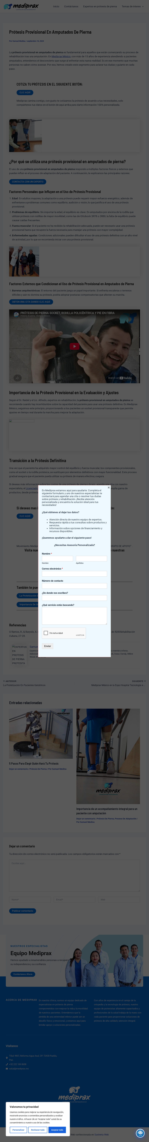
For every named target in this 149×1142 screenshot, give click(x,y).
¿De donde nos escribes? (55, 593)
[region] (38, 1119)
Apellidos (80, 563)
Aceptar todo (57, 1130)
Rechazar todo (38, 1130)
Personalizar (18, 1130)
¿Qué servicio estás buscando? (58, 605)
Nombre (47, 553)
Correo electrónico (52, 568)
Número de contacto (52, 580)
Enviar (47, 646)
